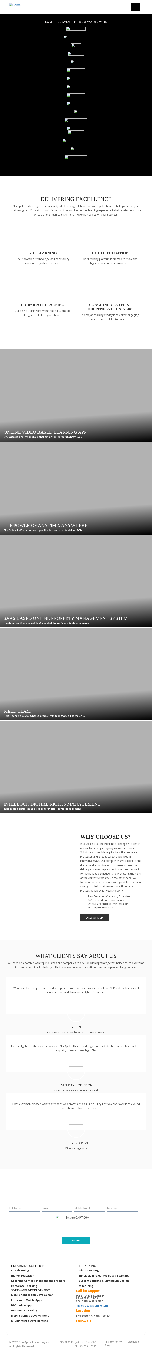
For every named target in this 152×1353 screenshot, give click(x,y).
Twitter (85, 1326)
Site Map (133, 1341)
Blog (107, 1345)
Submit (76, 1240)
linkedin (91, 1326)
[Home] (23, 5)
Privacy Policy (113, 1341)
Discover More (95, 917)
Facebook (79, 1326)
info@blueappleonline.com (92, 1305)
